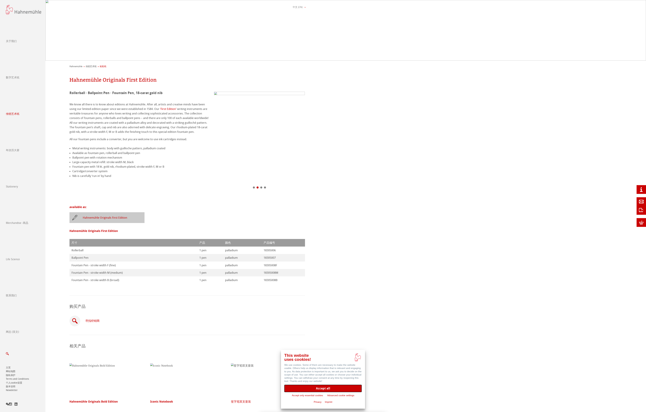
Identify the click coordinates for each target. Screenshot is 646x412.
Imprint (328, 402)
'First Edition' (168, 109)
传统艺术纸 (12, 113)
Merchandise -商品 (17, 223)
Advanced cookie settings (340, 395)
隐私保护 (10, 375)
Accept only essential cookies (307, 395)
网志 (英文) (12, 331)
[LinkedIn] (15, 404)
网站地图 (10, 371)
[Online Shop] (641, 222)
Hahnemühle (75, 66)
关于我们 (11, 41)
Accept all (323, 388)
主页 (8, 367)
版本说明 (10, 386)
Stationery (12, 186)
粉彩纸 (103, 66)
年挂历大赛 (12, 150)
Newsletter (12, 390)
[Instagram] (10, 404)
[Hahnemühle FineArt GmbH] (23, 10)
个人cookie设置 (14, 382)
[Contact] (641, 201)
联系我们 (11, 295)
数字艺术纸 (12, 77)
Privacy (317, 402)
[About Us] (641, 189)
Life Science (13, 259)
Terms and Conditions (17, 378)
